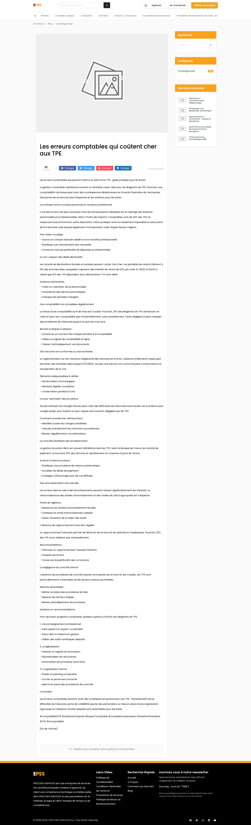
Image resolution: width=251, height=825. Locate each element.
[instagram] (202, 820)
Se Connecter (178, 5)
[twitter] (196, 820)
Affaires (45, 15)
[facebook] (190, 820)
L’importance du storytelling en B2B (197, 138)
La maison (38, 24)
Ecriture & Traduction (125, 15)
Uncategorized (64, 24)
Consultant (86, 15)
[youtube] (215, 820)
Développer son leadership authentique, (200, 109)
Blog (50, 24)
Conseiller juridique (64, 15)
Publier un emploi (204, 5)
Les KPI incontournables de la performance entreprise (200, 129)
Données (103, 15)
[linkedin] (209, 820)
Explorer (157, 5)
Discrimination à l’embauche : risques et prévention (200, 118)
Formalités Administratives (156, 15)
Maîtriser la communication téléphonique (196, 100)
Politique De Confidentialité (189, 796)
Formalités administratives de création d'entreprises (202, 15)
